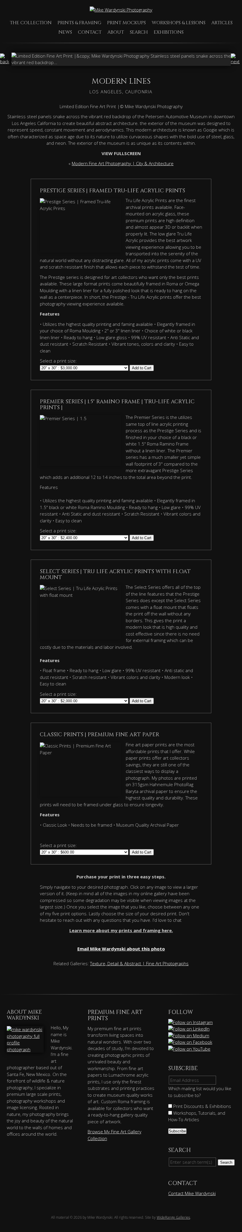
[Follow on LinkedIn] (189, 1029)
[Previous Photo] (6, 61)
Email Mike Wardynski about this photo (121, 949)
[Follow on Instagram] (191, 1022)
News (65, 32)
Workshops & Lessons (178, 22)
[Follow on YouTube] (189, 1049)
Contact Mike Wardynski (192, 1193)
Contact (90, 32)
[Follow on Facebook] (190, 1042)
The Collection (31, 22)
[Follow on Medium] (189, 1035)
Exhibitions (169, 32)
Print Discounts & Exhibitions (201, 1106)
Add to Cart (141, 368)
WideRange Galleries (173, 1217)
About (115, 32)
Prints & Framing (79, 22)
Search (139, 32)
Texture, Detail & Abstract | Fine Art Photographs (139, 963)
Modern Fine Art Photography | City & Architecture (123, 163)
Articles (222, 22)
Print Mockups (126, 22)
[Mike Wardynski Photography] (121, 10)
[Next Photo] (236, 61)
